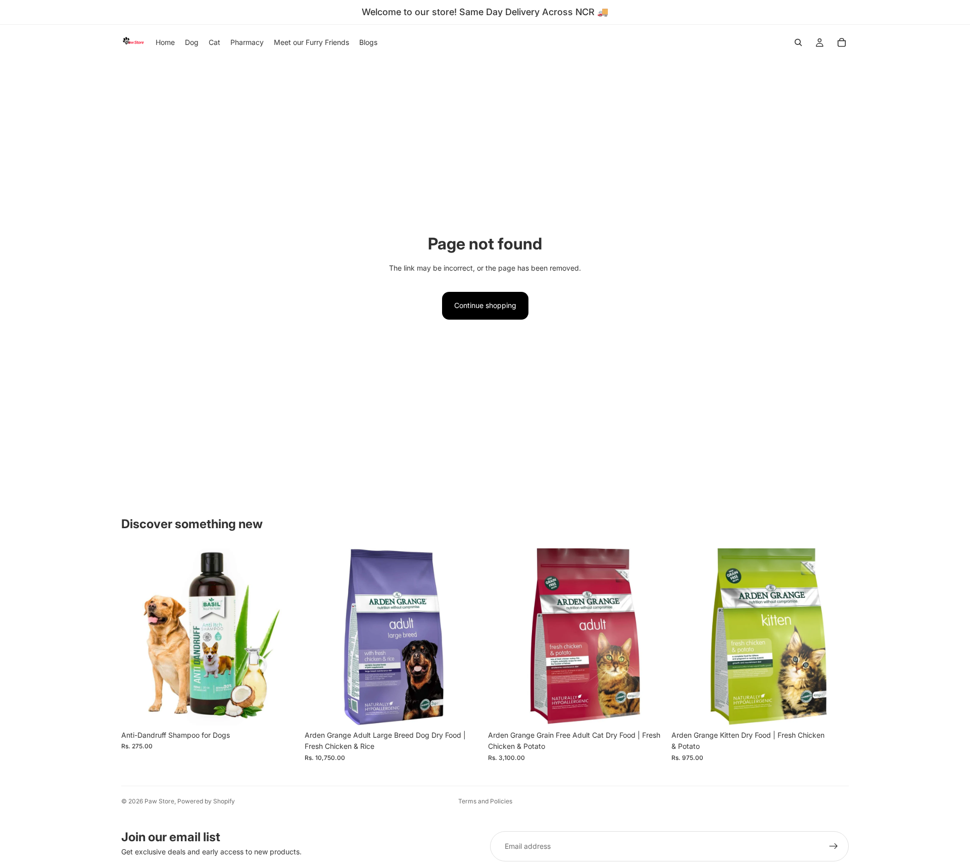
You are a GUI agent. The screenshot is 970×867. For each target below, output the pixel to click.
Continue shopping (485, 305)
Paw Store (159, 801)
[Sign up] (833, 846)
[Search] (798, 42)
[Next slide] (283, 637)
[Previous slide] (136, 637)
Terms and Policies (485, 801)
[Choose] (283, 710)
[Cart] (842, 42)
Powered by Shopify (206, 801)
